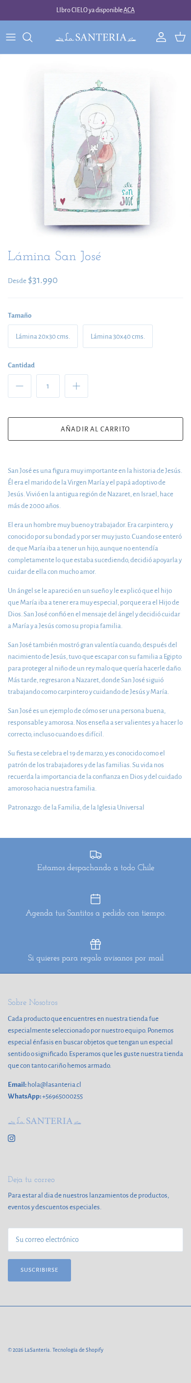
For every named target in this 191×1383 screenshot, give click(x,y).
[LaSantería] (95, 37)
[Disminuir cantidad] (19, 386)
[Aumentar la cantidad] (76, 386)
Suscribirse (39, 1270)
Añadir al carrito (95, 429)
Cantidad (21, 365)
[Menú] (11, 37)
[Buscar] (32, 37)
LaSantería (37, 1350)
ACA (129, 10)
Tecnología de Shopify (77, 1350)
